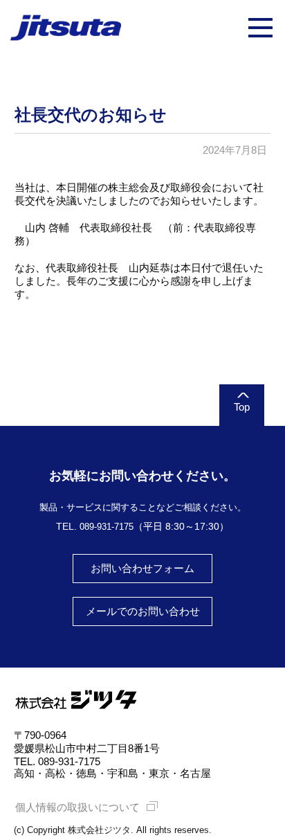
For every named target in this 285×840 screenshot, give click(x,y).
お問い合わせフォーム (142, 568)
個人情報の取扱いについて (77, 807)
